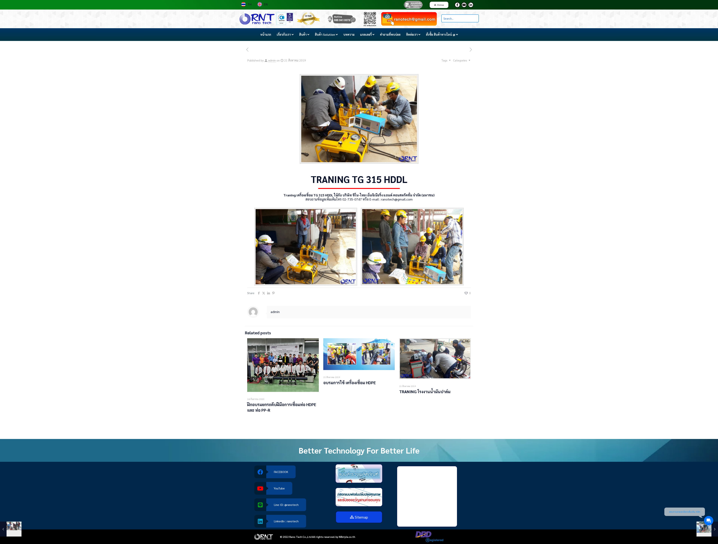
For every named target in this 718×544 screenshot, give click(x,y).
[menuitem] (285, 34)
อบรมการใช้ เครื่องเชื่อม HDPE (349, 382)
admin (272, 60)
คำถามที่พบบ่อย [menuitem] (390, 34)
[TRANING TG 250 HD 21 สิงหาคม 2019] (11, 529)
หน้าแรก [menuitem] (265, 34)
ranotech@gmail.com (397, 199)
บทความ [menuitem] (349, 34)
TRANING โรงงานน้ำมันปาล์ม (424, 391)
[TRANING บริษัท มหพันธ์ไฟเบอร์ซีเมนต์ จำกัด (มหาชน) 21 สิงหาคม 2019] (707, 529)
